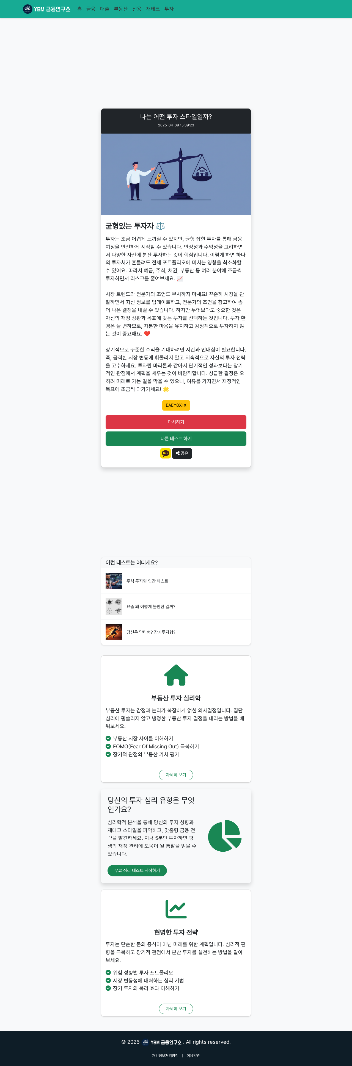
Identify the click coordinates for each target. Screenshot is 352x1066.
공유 (184, 453)
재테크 (153, 9)
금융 (91, 9)
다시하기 (176, 422)
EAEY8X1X (176, 405)
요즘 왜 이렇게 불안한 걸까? (151, 606)
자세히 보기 (176, 774)
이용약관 (193, 1055)
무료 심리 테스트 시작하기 (137, 870)
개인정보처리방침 (165, 1055)
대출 (104, 9)
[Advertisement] (176, 64)
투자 (169, 9)
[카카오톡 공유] (165, 453)
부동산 (121, 9)
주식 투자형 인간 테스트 (147, 581)
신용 (137, 9)
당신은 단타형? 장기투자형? (151, 632)
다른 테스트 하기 (176, 438)
